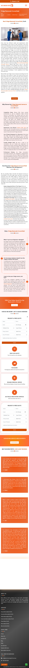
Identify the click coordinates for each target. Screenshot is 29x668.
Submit (14, 342)
